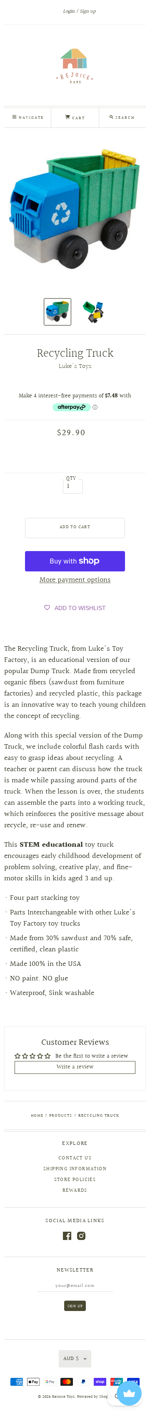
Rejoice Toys (63, 1397)
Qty (71, 478)
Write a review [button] (75, 1067)
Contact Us (75, 1158)
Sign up (87, 11)
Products (60, 1115)
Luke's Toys (75, 366)
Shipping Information (75, 1169)
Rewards (75, 1191)
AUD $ (71, 1359)
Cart (77, 118)
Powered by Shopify (94, 1397)
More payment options (75, 580)
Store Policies (75, 1180)
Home (37, 1115)
